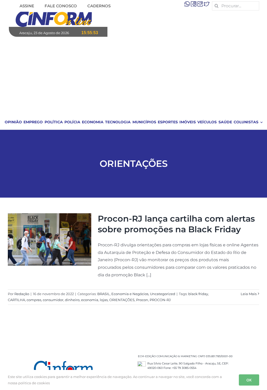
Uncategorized (162, 294)
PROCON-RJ (160, 300)
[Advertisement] (133, 75)
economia (89, 300)
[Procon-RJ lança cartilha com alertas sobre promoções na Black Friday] (49, 239)
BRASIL (103, 294)
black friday (198, 294)
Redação (21, 294)
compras (34, 300)
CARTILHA (16, 300)
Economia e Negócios (129, 294)
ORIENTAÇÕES (122, 300)
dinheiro (72, 300)
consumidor (53, 300)
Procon (142, 300)
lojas (104, 300)
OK (249, 379)
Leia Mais (249, 294)
